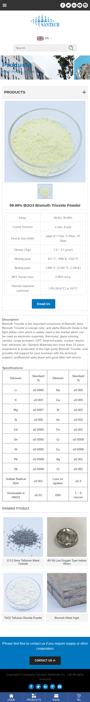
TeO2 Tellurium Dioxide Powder (23, 617)
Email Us (43, 304)
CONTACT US (44, 660)
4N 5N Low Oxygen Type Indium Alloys (66, 562)
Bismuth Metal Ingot (67, 617)
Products (17, 71)
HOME (6, 71)
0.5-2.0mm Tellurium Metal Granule (23, 562)
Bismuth (29, 71)
